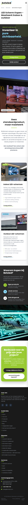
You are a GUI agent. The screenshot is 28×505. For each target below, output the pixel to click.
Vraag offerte (14, 57)
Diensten (8, 7)
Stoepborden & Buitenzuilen (9, 450)
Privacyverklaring (16, 498)
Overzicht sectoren (7, 463)
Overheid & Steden (7, 472)
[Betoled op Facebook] (2, 405)
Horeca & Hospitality (7, 470)
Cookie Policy (23, 499)
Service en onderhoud (7, 441)
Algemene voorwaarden (4, 499)
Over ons (4, 416)
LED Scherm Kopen (7, 443)
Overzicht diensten (7, 439)
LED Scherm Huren (6, 446)
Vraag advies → (8, 205)
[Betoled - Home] (6, 3)
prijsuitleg (7, 361)
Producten (5, 419)
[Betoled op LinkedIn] (6, 405)
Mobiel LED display (6, 448)
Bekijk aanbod (14, 62)
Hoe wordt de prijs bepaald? (14, 376)
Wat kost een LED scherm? (9, 428)
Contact (4, 430)
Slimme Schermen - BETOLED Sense (11, 452)
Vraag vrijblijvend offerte (14, 370)
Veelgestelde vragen (7, 426)
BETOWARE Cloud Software (9, 455)
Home (2, 7)
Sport (3, 466)
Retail (3, 468)
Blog (3, 423)
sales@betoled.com (8, 489)
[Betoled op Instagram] (10, 405)
